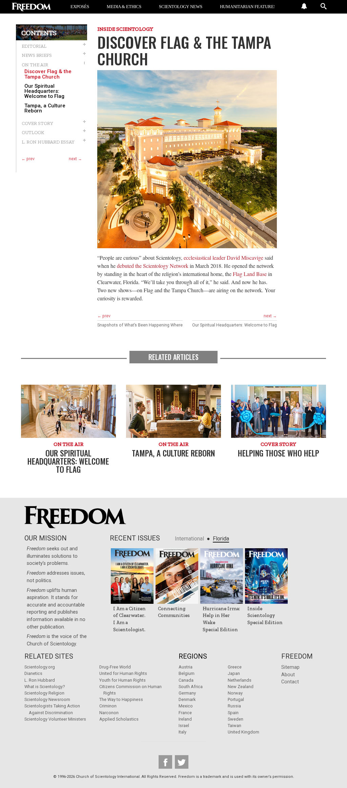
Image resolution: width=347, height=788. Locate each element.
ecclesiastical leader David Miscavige (223, 257)
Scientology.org (39, 666)
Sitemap (290, 667)
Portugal (236, 699)
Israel (184, 725)
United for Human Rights (123, 673)
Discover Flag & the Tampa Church (48, 74)
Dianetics (33, 673)
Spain (233, 712)
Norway (235, 693)
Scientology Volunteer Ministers (55, 719)
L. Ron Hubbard (39, 680)
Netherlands (239, 680)
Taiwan (234, 725)
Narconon (109, 712)
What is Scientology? (44, 686)
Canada (186, 680)
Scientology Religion (44, 693)
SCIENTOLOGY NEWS (180, 6)
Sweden (235, 719)
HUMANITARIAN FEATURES (248, 6)
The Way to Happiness (121, 699)
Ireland (185, 719)
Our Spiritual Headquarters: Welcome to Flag (44, 91)
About (288, 675)
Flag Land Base (250, 273)
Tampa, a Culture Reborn (44, 108)
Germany (187, 693)
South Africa (191, 686)
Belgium (187, 673)
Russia (234, 705)
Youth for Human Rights (122, 680)
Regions (193, 656)
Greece (235, 666)
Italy (182, 731)
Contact (290, 682)
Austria (185, 666)
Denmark (187, 699)
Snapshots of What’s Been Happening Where (140, 325)
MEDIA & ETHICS (124, 6)
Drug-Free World (115, 666)
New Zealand (240, 686)
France (185, 712)
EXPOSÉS (79, 6)
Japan (234, 673)
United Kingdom (243, 731)
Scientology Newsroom (47, 699)
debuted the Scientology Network (152, 265)
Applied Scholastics (119, 719)
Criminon (108, 705)
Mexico (186, 705)
